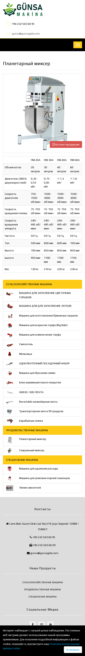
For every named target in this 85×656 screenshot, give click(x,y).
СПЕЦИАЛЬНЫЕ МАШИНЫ (42, 596)
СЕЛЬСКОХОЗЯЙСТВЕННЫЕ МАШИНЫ (42, 582)
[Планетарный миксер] (42, 114)
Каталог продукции (67, 144)
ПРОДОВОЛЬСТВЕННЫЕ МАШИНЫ (42, 589)
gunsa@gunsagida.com (26, 33)
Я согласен (72, 649)
